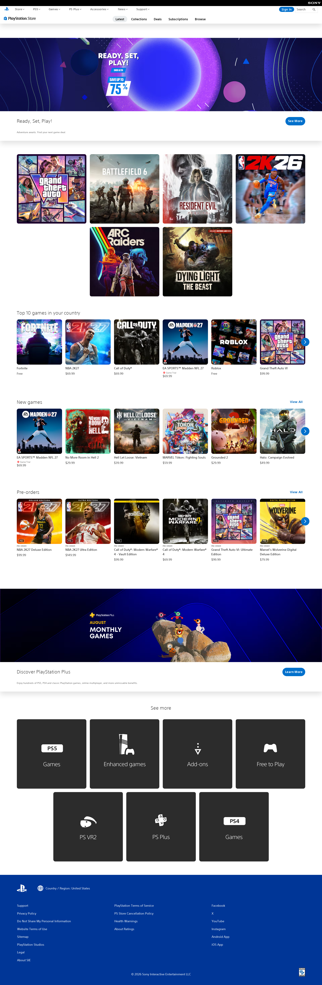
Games (53, 9)
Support (141, 9)
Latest (120, 19)
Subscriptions (178, 19)
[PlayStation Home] (7, 9)
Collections (139, 19)
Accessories (98, 9)
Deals (158, 19)
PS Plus (74, 9)
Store (18, 9)
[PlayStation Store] (21, 18)
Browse (200, 19)
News (121, 9)
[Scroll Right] (305, 342)
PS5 (35, 9)
